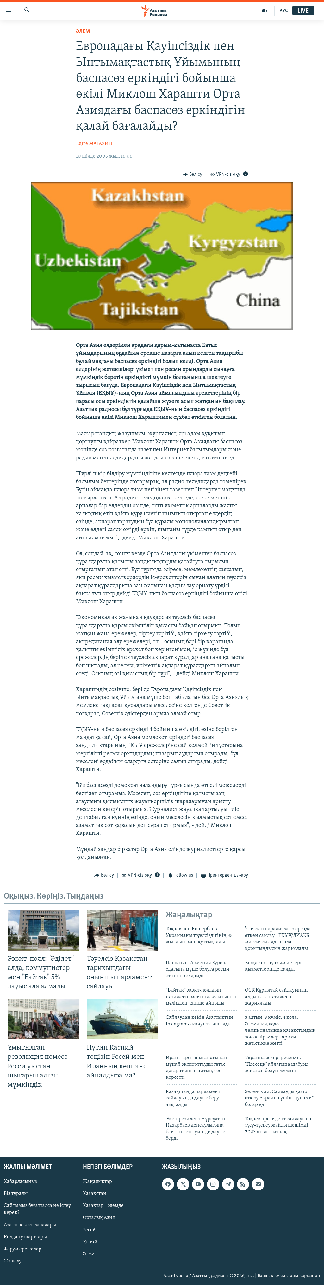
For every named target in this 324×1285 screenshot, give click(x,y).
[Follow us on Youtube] (198, 1184)
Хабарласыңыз (20, 1181)
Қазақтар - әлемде (103, 1205)
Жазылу (13, 1260)
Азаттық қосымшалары (30, 1224)
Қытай (90, 1241)
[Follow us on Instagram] (213, 1184)
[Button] (192, 174)
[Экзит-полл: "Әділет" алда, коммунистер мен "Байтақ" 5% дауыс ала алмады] (43, 930)
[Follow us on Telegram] (228, 1184)
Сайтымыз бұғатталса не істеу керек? (37, 1209)
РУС (283, 10)
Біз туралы (16, 1193)
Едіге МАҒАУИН (94, 143)
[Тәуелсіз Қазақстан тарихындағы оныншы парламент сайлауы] (122, 930)
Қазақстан (94, 1193)
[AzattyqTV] (265, 11)
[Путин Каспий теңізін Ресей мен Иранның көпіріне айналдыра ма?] (122, 1019)
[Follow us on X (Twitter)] (183, 1184)
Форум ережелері (23, 1248)
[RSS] (243, 1184)
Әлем (89, 1253)
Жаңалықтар (97, 1181)
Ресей (89, 1229)
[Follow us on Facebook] (168, 1184)
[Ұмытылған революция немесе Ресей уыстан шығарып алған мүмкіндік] (43, 1019)
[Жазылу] (258, 1184)
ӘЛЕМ (83, 32)
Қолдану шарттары (25, 1236)
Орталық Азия (99, 1217)
